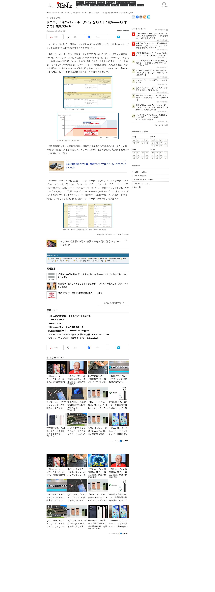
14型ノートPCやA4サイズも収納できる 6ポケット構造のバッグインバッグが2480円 (152, 98)
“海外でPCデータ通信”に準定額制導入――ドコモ (80, 293)
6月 (143, 140)
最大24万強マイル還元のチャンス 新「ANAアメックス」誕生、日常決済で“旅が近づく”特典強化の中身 (152, 107)
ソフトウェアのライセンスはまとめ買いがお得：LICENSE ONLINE (78, 334)
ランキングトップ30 (161, 125)
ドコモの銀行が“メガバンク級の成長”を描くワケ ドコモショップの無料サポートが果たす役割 (151, 63)
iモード (69, 261)
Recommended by (114, 441)
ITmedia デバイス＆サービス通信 (133, 17)
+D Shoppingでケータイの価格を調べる (65, 327)
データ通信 (93, 258)
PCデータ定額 (115, 258)
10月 (161, 140)
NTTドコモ (61, 13)
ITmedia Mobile (51, 13)
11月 (157, 140)
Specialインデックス (142, 183)
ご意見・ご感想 (140, 172)
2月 (143, 143)
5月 (147, 140)
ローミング (60, 261)
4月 (134, 143)
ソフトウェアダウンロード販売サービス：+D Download (73, 338)
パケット (83, 258)
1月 (147, 143)
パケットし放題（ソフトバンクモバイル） (89, 261)
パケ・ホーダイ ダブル (69, 258)
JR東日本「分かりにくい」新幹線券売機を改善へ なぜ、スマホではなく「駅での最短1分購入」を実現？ (151, 45)
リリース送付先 (140, 176)
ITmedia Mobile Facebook (137, 16)
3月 (138, 143)
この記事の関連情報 (112, 303)
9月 (166, 140)
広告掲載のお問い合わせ (143, 179)
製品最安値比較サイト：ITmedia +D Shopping (68, 331)
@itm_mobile (141, 16)
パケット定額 (54, 258)
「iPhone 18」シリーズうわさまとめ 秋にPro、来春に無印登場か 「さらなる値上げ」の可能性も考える (152, 36)
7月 (138, 140)
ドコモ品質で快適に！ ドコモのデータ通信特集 (69, 316)
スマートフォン (112, 261)
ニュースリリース (56, 320)
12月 (152, 140)
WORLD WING (55, 323)
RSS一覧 (137, 187)
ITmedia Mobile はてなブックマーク (148, 17)
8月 (134, 140)
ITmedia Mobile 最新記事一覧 (144, 17)
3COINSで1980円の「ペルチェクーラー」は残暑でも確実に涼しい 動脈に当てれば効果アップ (152, 73)
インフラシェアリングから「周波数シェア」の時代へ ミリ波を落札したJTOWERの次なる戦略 (151, 117)
